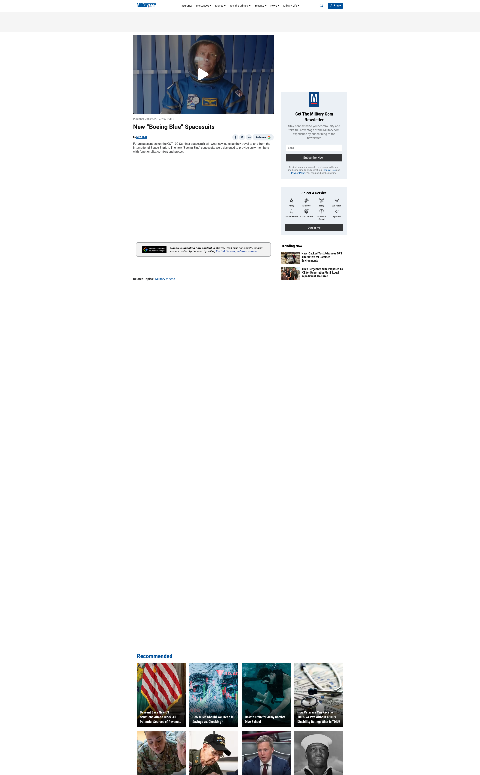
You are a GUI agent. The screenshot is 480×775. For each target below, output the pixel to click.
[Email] (249, 137)
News (273, 5)
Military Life (290, 5)
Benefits (259, 5)
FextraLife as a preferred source (236, 251)
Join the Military (239, 5)
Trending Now (291, 246)
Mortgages (202, 5)
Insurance (186, 5)
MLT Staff (141, 137)
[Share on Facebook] (235, 137)
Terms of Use (329, 170)
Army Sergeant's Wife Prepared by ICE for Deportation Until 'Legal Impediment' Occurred (322, 272)
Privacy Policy (298, 173)
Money (219, 5)
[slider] (159, 108)
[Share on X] (242, 137)
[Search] (321, 6)
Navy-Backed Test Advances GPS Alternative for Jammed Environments (322, 257)
